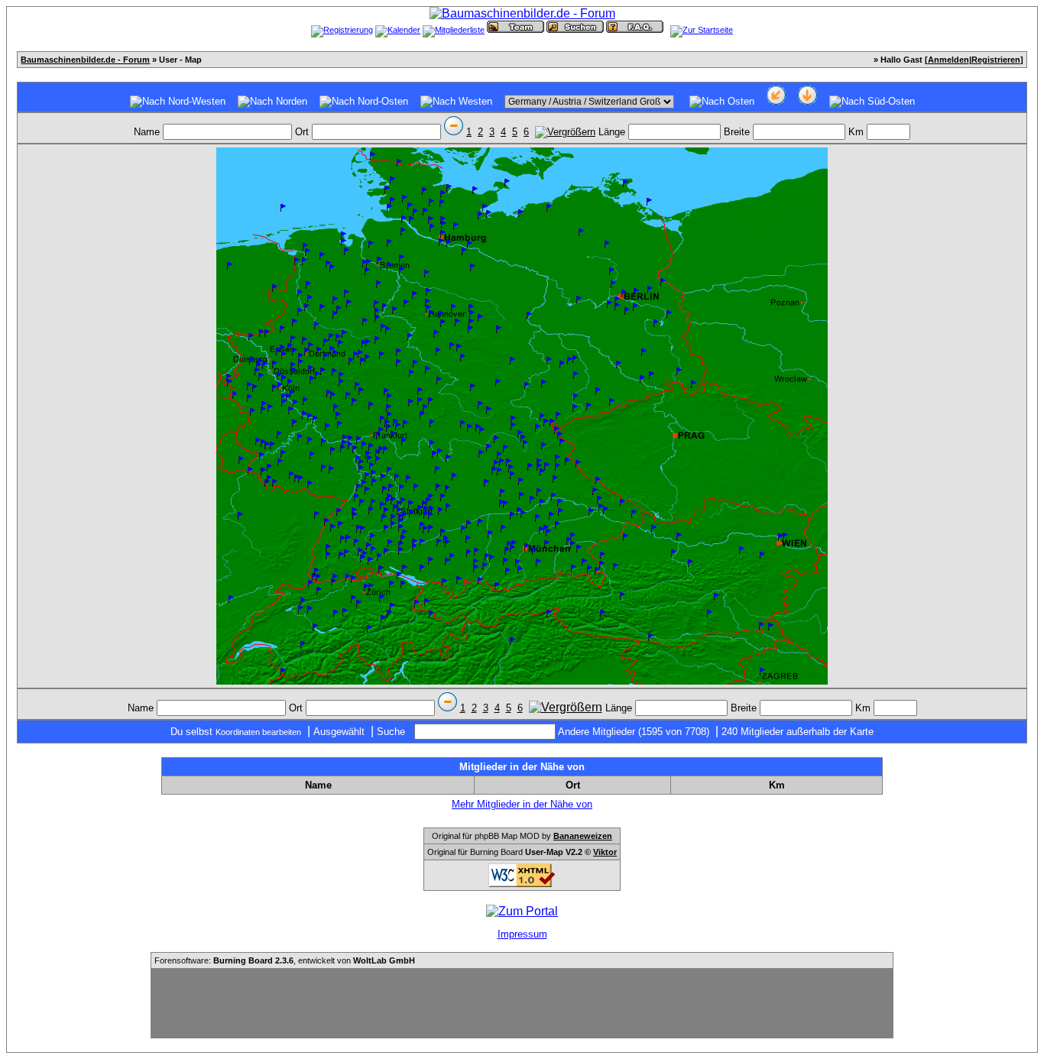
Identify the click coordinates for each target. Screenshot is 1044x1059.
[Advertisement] (522, 1003)
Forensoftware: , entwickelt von (284, 960)
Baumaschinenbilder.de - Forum (85, 59)
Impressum (522, 934)
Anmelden (948, 59)
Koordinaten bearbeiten (258, 732)
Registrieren (995, 59)
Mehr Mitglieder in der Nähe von (522, 804)
